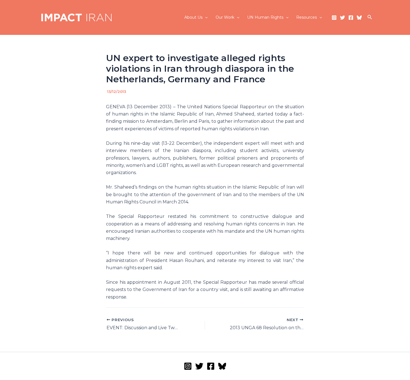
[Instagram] (334, 17)
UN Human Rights (265, 17)
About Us (193, 17)
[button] (205, 17)
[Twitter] (342, 17)
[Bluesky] (359, 17)
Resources (306, 17)
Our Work (225, 17)
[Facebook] (350, 17)
